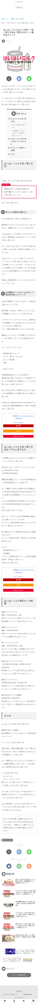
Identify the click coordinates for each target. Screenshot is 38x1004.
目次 (18, 114)
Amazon (18, 431)
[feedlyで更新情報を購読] (19, 866)
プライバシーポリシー (10, 994)
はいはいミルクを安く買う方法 (18, 120)
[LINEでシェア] (29, 78)
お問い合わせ (27, 994)
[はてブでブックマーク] (19, 78)
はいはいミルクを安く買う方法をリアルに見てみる (18, 141)
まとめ (12, 154)
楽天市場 (18, 425)
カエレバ (21, 422)
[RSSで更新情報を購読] (29, 866)
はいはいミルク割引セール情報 (18, 149)
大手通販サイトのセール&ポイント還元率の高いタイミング (18, 133)
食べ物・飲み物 (8, 840)
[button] (33, 542)
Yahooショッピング (18, 436)
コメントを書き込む (19, 975)
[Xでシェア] (8, 78)
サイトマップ (19, 997)
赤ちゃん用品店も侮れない (18, 126)
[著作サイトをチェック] (8, 866)
